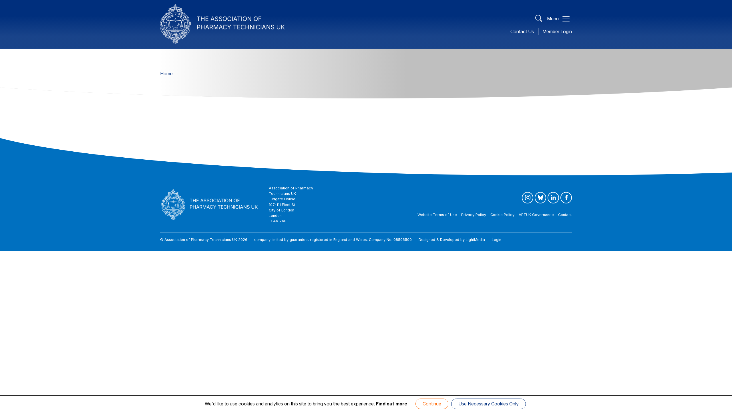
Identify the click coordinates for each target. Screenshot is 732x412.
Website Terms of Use (437, 215)
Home (166, 73)
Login (496, 239)
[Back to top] (722, 406)
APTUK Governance (536, 215)
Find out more (391, 404)
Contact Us (522, 31)
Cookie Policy (502, 215)
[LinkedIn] (553, 197)
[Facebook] (566, 197)
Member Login (557, 31)
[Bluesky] (540, 197)
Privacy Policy (473, 215)
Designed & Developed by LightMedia (452, 239)
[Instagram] (527, 197)
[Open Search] (538, 19)
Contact (565, 215)
